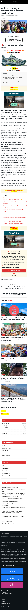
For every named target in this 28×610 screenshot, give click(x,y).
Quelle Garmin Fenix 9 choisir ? (8, 524)
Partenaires (3, 592)
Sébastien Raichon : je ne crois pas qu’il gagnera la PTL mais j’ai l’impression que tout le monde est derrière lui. (14, 378)
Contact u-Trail (4, 590)
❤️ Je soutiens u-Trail (14, 271)
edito (11, 279)
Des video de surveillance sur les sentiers (13, 223)
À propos (3, 599)
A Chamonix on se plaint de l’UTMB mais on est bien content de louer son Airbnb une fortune (13, 318)
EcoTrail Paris (5, 450)
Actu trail (3, 598)
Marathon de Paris (6, 455)
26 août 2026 (8, 321)
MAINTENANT (14, 191)
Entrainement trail (5, 607)
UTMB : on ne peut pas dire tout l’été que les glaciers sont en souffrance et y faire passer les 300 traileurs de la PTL (13, 399)
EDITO (16, 6)
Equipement (5, 433)
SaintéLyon (4, 453)
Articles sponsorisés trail (6, 593)
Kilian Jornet (5, 466)
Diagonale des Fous (6, 448)
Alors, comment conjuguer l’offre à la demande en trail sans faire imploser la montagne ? (15, 80)
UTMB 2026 (3, 411)
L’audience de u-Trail (5, 603)
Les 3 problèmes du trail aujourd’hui (12, 221)
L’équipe (3, 601)
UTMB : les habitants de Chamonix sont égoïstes (13, 359)
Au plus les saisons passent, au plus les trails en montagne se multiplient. (14, 78)
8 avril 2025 (3, 18)
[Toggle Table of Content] (24, 74)
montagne (6, 279)
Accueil (2, 6)
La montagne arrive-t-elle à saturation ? (11, 76)
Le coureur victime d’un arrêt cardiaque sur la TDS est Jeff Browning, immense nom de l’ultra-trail (14, 486)
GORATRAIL (6, 427)
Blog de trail (7, 6)
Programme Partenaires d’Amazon (17, 558)
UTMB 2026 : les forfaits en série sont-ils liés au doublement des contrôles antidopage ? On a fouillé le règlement (13, 339)
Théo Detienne (5, 471)
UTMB (3, 445)
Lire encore (7, 84)
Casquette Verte (6, 473)
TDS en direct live (5, 414)
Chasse (6, 428)
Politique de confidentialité (7, 605)
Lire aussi (6, 82)
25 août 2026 (8, 381)
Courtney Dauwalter (6, 476)
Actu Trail (12, 6)
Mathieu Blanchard (6, 468)
